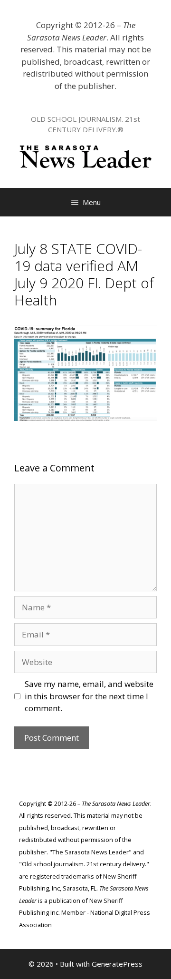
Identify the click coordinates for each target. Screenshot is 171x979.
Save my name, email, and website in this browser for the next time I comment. (89, 696)
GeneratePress (117, 964)
